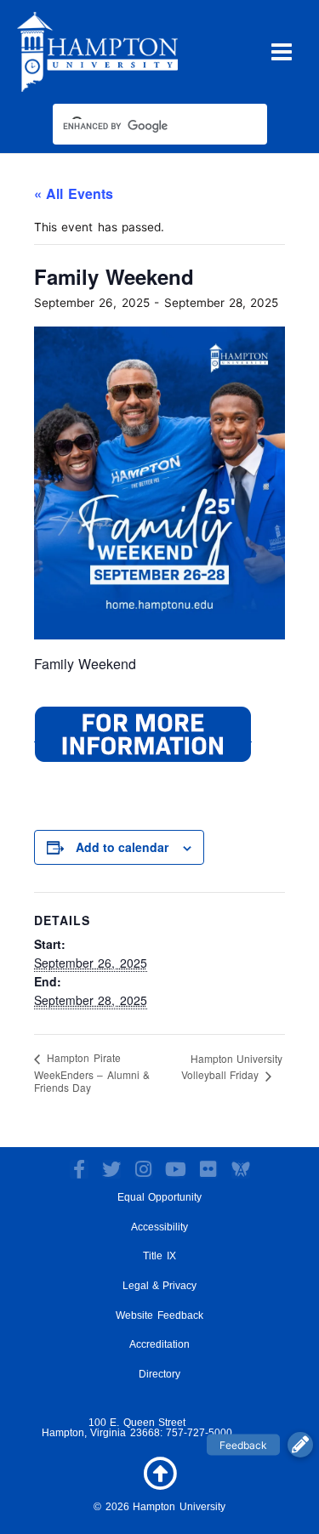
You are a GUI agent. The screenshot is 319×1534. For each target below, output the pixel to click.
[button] (300, 1444)
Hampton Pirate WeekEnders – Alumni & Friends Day (92, 1072)
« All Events (73, 193)
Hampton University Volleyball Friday (231, 1066)
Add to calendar (122, 846)
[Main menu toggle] (282, 51)
